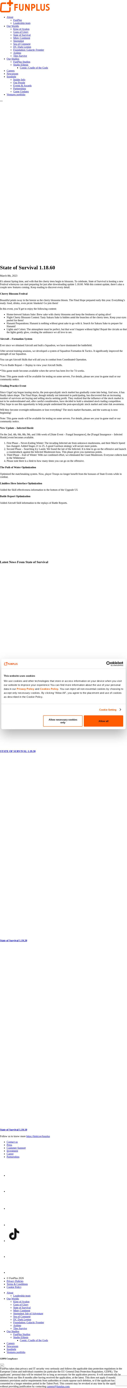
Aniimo (17, 52)
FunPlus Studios (21, 61)
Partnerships (19, 88)
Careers (11, 70)
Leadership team (21, 23)
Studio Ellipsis (20, 64)
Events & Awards (22, 85)
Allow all (103, 721)
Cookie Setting (107, 709)
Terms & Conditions (17, 1284)
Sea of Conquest (21, 43)
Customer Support (16, 1147)
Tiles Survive (20, 55)
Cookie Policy (14, 1287)
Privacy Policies (15, 1281)
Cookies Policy (49, 688)
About (10, 17)
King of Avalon (21, 29)
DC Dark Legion (22, 46)
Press (9, 1144)
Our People (19, 82)
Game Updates (21, 91)
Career (10, 1153)
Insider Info (19, 79)
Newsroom (12, 73)
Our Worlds (13, 26)
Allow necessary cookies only (63, 721)
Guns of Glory (20, 32)
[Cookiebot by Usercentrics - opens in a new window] (108, 663)
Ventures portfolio (16, 94)
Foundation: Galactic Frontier (28, 49)
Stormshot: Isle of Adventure (28, 1313)
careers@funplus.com (58, 1386)
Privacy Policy (25, 688)
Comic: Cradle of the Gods (34, 67)
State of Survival (22, 35)
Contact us (12, 1141)
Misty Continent (21, 38)
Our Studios (13, 58)
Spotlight (11, 76)
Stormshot (18, 41)
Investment (12, 1150)
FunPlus (17, 20)
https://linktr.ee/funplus (38, 1136)
